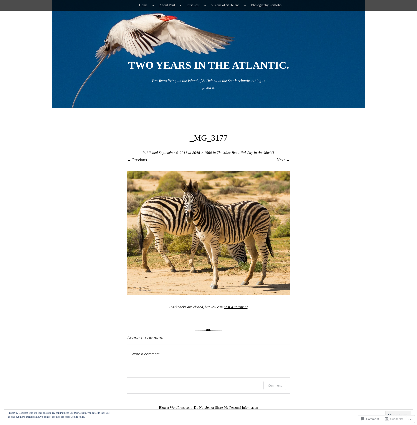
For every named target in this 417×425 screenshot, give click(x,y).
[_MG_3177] (208, 293)
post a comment (236, 307)
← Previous (137, 160)
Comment (275, 385)
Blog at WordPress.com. (175, 407)
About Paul (167, 5)
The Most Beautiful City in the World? (246, 153)
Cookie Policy (78, 416)
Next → (283, 160)
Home (143, 5)
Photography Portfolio (266, 5)
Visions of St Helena (225, 5)
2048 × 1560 (202, 153)
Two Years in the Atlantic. (208, 65)
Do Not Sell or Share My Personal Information (226, 407)
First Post (193, 5)
